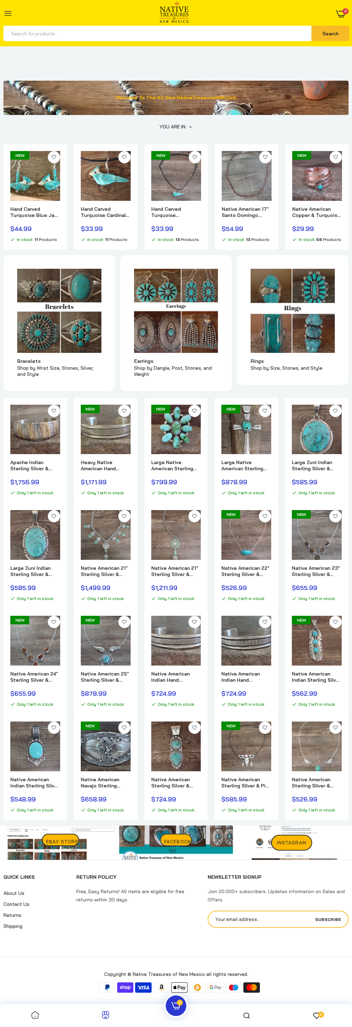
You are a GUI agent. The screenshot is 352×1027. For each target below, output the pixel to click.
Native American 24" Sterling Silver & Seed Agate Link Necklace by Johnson (34, 677)
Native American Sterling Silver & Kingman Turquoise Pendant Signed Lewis (174, 782)
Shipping (12, 926)
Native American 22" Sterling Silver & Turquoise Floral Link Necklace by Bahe (245, 571)
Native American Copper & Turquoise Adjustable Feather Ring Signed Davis (316, 212)
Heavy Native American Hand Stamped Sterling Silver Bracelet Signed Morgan (102, 465)
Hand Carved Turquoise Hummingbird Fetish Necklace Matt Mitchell (175, 212)
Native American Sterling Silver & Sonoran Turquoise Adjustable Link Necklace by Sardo (314, 782)
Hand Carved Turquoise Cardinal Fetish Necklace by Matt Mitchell (103, 212)
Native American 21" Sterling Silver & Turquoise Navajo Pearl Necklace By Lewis (174, 571)
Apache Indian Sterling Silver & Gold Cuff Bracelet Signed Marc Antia (33, 465)
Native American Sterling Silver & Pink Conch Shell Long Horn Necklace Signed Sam (246, 782)
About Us (13, 893)
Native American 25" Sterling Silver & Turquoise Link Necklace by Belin (105, 677)
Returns (12, 915)
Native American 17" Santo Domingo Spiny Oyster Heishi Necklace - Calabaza (246, 212)
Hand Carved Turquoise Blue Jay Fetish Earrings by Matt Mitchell (33, 212)
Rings (257, 361)
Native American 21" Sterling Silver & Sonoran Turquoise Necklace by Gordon (105, 571)
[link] (54, 157)
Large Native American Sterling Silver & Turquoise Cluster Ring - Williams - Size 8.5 (173, 465)
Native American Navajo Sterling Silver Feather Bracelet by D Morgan (100, 782)
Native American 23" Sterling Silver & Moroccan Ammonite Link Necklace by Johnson (316, 571)
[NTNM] (174, 14)
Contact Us (16, 904)
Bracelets (29, 361)
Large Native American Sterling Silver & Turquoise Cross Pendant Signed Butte (243, 465)
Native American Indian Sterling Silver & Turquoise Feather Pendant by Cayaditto (316, 677)
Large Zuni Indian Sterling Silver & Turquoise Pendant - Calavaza (316, 465)
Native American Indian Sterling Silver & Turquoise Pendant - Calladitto (34, 782)
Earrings (143, 361)
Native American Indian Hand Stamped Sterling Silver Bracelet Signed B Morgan (172, 677)
